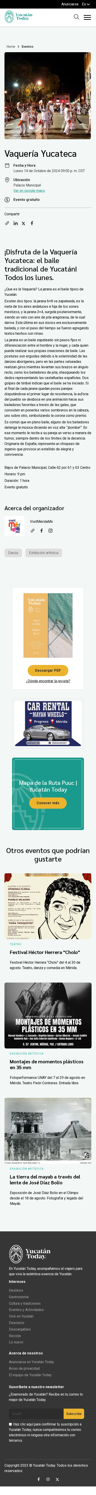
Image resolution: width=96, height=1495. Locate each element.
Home (11, 46)
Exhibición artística (43, 553)
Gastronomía (19, 1297)
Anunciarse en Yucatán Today (31, 1362)
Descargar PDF (48, 670)
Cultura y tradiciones (25, 1303)
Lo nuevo (16, 1342)
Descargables (20, 1329)
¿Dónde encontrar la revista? (48, 681)
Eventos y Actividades (26, 1310)
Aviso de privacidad (24, 1368)
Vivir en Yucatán (21, 1316)
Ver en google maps (29, 191)
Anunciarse (70, 4)
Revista (15, 1336)
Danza (13, 553)
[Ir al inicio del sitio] (18, 22)
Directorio (16, 1323)
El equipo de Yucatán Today (30, 1375)
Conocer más (48, 803)
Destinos (16, 1290)
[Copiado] (7, 224)
